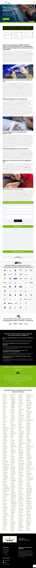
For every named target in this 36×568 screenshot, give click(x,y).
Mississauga (21, 450)
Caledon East (6, 472)
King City (12, 527)
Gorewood (13, 471)
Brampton (5, 451)
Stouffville (28, 445)
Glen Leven (13, 469)
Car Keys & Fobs (6, 3)
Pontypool (21, 502)
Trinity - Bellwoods (30, 477)
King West (13, 530)
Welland (28, 500)
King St (12, 529)
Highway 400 (13, 492)
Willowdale (29, 517)
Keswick (12, 526)
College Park (6, 507)
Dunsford (13, 419)
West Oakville (29, 505)
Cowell (5, 517)
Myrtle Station (21, 464)
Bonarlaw (5, 443)
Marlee (20, 428)
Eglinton (12, 431)
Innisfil (12, 514)
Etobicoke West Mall (14, 447)
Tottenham (29, 474)
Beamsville (5, 430)
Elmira (12, 434)
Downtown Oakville (13, 405)
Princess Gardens (22, 515)
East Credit (13, 424)
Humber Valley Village (13, 506)
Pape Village (21, 488)
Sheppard (28, 416)
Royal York (29, 399)
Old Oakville (21, 481)
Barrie (5, 425)
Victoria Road (29, 488)
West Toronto (29, 507)
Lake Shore (21, 399)
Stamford (28, 433)
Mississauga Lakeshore (21, 453)
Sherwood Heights (30, 420)
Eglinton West (13, 433)
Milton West (21, 447)
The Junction (29, 461)
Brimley (5, 458)
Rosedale (28, 397)
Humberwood (13, 507)
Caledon (5, 470)
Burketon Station (6, 464)
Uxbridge (28, 483)
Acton (4, 400)
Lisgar (20, 412)
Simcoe (28, 422)
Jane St (12, 517)
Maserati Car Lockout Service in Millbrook (12, 22)
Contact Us (5, 552)
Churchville (5, 495)
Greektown (13, 474)
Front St (12, 463)
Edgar (12, 430)
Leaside (20, 405)
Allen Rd (5, 408)
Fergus (12, 453)
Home (4, 22)
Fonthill (12, 458)
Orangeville (21, 484)
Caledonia (5, 473)
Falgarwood (13, 450)
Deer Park (5, 525)
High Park (13, 490)
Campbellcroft (6, 478)
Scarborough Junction (29, 406)
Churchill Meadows (7, 494)
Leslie (20, 408)
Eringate (12, 443)
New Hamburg (21, 467)
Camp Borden (6, 476)
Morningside (21, 457)
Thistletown (29, 465)
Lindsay (20, 411)
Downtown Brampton (13, 400)
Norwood (20, 478)
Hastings (12, 484)
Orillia (20, 485)
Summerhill (29, 449)
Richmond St (21, 527)
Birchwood (5, 436)
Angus (5, 412)
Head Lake (13, 487)
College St (5, 508)
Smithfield (28, 423)
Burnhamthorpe (6, 467)
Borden (5, 445)
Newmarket (21, 472)
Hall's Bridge (13, 480)
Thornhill (28, 470)
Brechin (5, 454)
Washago (28, 492)
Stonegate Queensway (29, 440)
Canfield (5, 479)
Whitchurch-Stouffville (29, 515)
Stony (28, 443)
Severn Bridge (29, 411)
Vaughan (28, 485)
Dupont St (13, 421)
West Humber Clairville (29, 504)
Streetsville (29, 448)
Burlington (5, 466)
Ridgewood (21, 530)
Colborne (5, 505)
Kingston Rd (21, 394)
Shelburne (28, 414)
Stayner (28, 435)
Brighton (5, 457)
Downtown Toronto (13, 407)
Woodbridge (29, 521)
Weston (28, 510)
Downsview (13, 397)
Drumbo (12, 409)
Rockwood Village (30, 396)
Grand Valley (13, 472)
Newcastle (21, 470)
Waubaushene (29, 498)
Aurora (5, 419)
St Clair (28, 432)
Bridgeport (5, 455)
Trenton (28, 476)
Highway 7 (13, 499)
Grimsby (12, 475)
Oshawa (20, 487)
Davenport (5, 523)
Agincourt (5, 403)
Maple (20, 424)
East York (13, 427)
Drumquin (13, 410)
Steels (28, 436)
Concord (5, 511)
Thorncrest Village (30, 468)
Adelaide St (5, 402)
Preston (20, 514)
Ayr (4, 422)
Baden (5, 424)
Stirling (28, 438)
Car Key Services (6, 549)
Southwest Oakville (29, 429)
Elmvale (12, 436)
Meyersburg (21, 438)
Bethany (5, 433)
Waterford (28, 495)
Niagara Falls (21, 475)
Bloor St (5, 439)
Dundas (12, 415)
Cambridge (5, 475)
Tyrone (28, 482)
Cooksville (5, 513)
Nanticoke (21, 466)
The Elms (28, 459)
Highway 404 (13, 495)
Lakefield (20, 400)
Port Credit (21, 503)
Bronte (5, 460)
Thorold (28, 471)
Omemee (20, 482)
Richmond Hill (21, 525)
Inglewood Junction (13, 513)
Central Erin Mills (6, 488)
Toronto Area (29, 473)
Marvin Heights (21, 431)
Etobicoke (13, 445)
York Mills (28, 528)
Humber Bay (13, 501)
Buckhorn (5, 463)
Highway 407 (13, 496)
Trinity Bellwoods (30, 479)
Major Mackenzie (22, 419)
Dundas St (13, 416)
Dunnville (13, 418)
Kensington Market (13, 524)
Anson (5, 415)
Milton (20, 446)
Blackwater (5, 437)
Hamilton (12, 481)
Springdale (29, 430)
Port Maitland (21, 509)
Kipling (20, 396)
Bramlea (5, 449)
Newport (20, 473)
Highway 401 (13, 493)
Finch (12, 455)
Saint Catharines (29, 402)
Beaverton (5, 431)
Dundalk (12, 413)
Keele (12, 519)
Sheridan (28, 417)
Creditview (5, 519)
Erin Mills (12, 440)
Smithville (28, 425)
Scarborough (29, 403)
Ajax (4, 405)
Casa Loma (5, 484)
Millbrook (20, 444)
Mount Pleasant (21, 463)
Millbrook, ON (7, 564)
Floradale (12, 456)
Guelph (12, 477)
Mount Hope (21, 461)
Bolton (5, 442)
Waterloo (28, 497)
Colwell (5, 510)
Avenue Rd (5, 421)
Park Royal (21, 491)
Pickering (20, 500)
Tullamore (28, 480)
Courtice (5, 516)
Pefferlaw (20, 496)
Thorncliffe (29, 467)
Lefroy (20, 406)
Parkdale (20, 493)
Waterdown (29, 494)
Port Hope (21, 508)
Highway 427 (13, 498)
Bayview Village (6, 428)
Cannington (6, 481)
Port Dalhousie (21, 505)
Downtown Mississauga (13, 402)
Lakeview (20, 402)
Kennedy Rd (13, 522)
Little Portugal (21, 415)
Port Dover (21, 506)
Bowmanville (6, 446)
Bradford (5, 448)
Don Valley (13, 394)
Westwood (29, 511)
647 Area (5, 397)
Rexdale (20, 524)
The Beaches (29, 456)
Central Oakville (6, 490)
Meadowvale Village (21, 437)
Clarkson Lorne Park (6, 501)
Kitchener (20, 397)
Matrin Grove (21, 433)
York (28, 527)
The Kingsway (29, 462)
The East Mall (29, 458)
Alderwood (5, 406)
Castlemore (5, 485)
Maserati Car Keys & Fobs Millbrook (25, 548)
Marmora (20, 430)
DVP (12, 422)
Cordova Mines (6, 514)
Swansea (28, 455)
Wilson (28, 520)
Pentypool (21, 497)
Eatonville (13, 428)
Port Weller (21, 512)
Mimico (20, 449)
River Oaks (29, 394)
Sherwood (28, 419)
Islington (12, 516)
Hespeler (12, 489)
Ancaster (5, 411)
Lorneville (20, 418)
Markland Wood (21, 427)
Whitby (28, 513)
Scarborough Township (29, 408)
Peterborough (21, 499)
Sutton (28, 452)
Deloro (5, 526)
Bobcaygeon (6, 440)
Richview (20, 528)
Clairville (5, 497)
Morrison (20, 458)
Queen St (20, 518)
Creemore (5, 520)
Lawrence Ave (21, 403)
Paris (20, 490)
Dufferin (12, 412)
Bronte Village (6, 461)
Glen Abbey (13, 468)
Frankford (13, 462)
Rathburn (20, 521)
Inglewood (13, 510)
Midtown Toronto (22, 443)
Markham (20, 425)
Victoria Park (29, 486)
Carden (5, 482)
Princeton (20, 517)
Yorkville (28, 530)
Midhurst (20, 440)
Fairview (12, 449)
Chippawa (5, 491)
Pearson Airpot (21, 494)
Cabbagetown (6, 469)
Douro (12, 396)
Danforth (5, 522)
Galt (12, 465)
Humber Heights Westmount (14, 503)
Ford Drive (13, 459)
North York (21, 476)
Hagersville (13, 478)
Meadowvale (21, 434)
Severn (28, 410)
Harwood (12, 483)
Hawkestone (13, 486)
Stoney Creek (29, 442)
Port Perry (21, 511)
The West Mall (29, 464)
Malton (20, 421)
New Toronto (21, 469)
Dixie (4, 528)
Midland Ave (21, 441)
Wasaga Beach (29, 491)
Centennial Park (6, 487)
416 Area (5, 396)
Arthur (5, 418)
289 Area (5, 394)
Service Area (6, 554)
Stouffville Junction (30, 446)
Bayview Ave (6, 427)
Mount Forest (21, 460)
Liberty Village (21, 409)
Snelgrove (28, 426)
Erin (12, 439)
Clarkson (5, 498)
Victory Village (29, 489)
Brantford (5, 452)
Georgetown (13, 466)
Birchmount (6, 434)
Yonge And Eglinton (29, 524)
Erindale (12, 442)
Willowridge (29, 518)
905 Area (5, 399)
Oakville (20, 479)
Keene (12, 520)
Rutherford (29, 400)
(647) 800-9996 (6, 18)
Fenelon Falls (13, 452)
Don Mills (5, 529)
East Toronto (13, 425)
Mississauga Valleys (21, 455)
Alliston (5, 409)
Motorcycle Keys (6, 551)
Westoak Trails (29, 508)
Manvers (20, 422)
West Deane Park (30, 501)
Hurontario (13, 509)
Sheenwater (29, 413)
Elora (12, 437)
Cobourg (5, 504)
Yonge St (28, 525)
